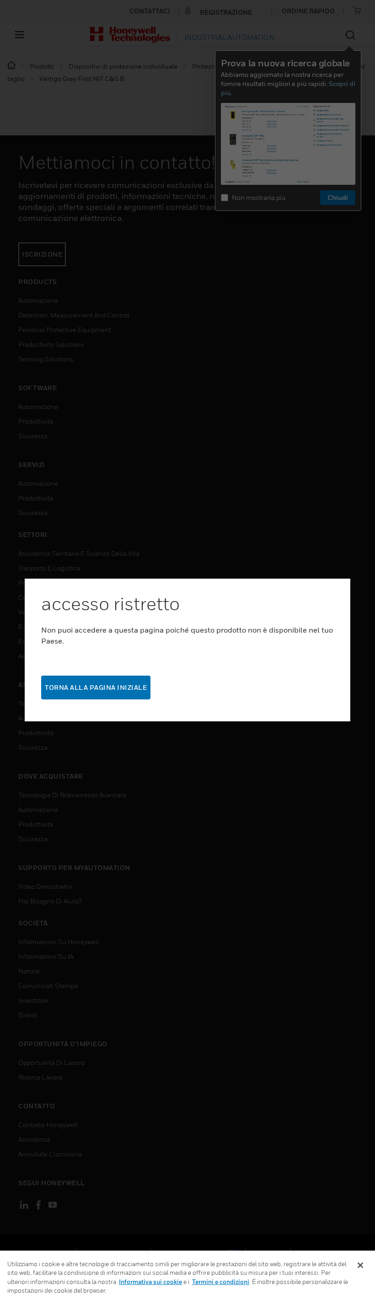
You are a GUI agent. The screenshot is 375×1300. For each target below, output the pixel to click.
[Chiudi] (360, 1265)
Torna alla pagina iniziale (96, 687)
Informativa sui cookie (150, 1281)
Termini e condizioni (220, 1281)
